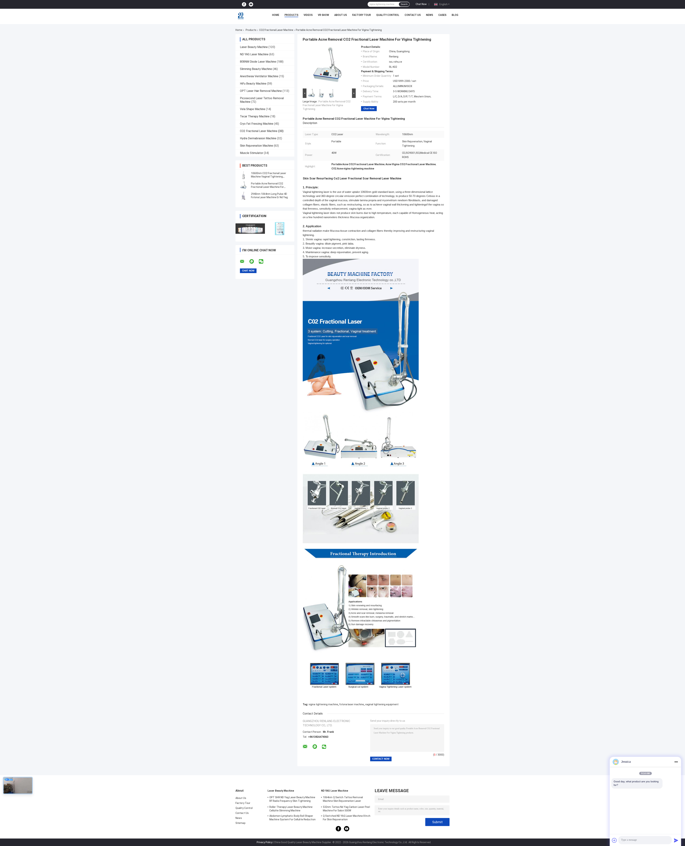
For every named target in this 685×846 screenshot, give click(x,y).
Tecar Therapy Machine (255, 116)
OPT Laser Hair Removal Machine (261, 91)
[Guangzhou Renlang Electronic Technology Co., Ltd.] (241, 16)
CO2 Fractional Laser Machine (276, 30)
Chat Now (421, 4)
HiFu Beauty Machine (253, 83)
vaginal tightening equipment (382, 704)
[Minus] (676, 762)
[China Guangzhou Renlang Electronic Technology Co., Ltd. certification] (250, 228)
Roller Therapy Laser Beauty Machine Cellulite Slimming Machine (291, 809)
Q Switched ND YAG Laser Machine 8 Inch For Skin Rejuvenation (346, 817)
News (429, 15)
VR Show (323, 15)
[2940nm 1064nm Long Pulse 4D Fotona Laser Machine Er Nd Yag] (243, 195)
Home (275, 15)
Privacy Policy (264, 842)
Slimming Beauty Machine (256, 69)
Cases (442, 15)
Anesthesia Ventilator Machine (259, 76)
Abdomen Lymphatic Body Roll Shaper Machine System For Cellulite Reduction (292, 817)
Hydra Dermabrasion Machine (258, 138)
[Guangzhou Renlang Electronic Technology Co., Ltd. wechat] (263, 261)
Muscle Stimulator (251, 153)
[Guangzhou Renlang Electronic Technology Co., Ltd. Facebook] (244, 4)
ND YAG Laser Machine (254, 54)
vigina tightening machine (323, 704)
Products (291, 15)
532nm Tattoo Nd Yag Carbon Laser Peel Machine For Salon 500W (346, 809)
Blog (455, 15)
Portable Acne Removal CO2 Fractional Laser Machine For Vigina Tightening (267, 187)
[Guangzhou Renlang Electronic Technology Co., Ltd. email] (244, 261)
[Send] (676, 840)
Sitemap (240, 823)
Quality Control (387, 15)
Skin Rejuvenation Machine (256, 145)
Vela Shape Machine (252, 109)
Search (404, 4)
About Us (340, 15)
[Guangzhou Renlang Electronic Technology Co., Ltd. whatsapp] (253, 261)
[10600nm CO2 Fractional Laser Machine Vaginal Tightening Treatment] (243, 175)
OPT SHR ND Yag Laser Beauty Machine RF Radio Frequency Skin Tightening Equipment (292, 799)
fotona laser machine (351, 704)
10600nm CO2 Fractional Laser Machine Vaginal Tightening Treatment (268, 176)
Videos (308, 15)
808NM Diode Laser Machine (258, 61)
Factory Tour (361, 15)
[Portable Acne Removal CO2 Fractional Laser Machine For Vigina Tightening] (243, 185)
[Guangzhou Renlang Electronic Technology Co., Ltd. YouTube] (251, 4)
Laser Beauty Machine (254, 47)
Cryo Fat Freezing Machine (256, 123)
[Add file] (614, 840)
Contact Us (413, 15)
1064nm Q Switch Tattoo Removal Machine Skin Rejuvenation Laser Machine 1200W (343, 799)
